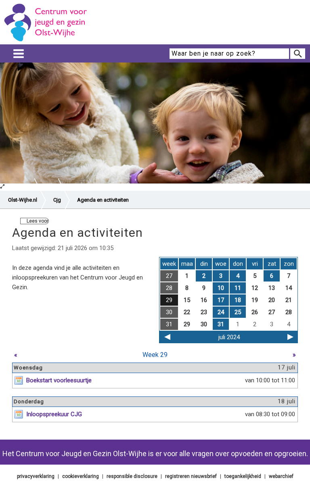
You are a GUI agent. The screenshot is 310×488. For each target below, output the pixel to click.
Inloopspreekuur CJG (54, 414)
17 (221, 300)
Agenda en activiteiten (103, 200)
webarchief (281, 476)
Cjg (57, 200)
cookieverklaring (80, 476)
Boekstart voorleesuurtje (59, 380)
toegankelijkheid (242, 476)
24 (221, 312)
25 (238, 312)
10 (221, 288)
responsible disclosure (132, 476)
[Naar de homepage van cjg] (48, 41)
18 (238, 300)
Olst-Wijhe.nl (22, 200)
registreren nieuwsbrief (191, 476)
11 (238, 288)
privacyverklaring (35, 476)
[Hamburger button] (18, 53)
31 (221, 324)
